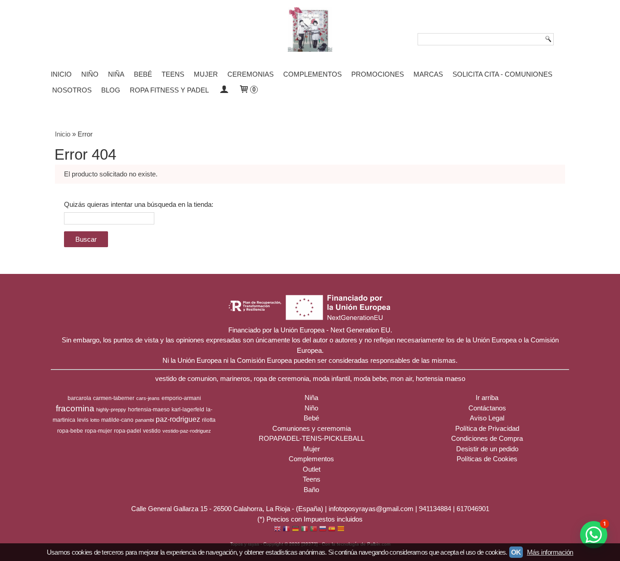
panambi (144, 420)
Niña (116, 74)
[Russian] (322, 529)
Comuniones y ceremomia (311, 428)
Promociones (377, 74)
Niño (89, 74)
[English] (277, 529)
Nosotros (72, 90)
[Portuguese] (313, 529)
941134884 (435, 508)
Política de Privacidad (487, 428)
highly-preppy (111, 409)
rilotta (209, 420)
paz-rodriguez (178, 419)
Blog (110, 90)
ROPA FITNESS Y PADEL (169, 90)
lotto (94, 420)
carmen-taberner (113, 398)
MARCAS (428, 74)
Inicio (61, 74)
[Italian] (304, 529)
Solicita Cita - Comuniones (502, 74)
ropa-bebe (70, 431)
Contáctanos (487, 408)
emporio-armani (181, 398)
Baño (311, 489)
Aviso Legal (487, 418)
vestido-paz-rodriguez (186, 431)
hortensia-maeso (149, 409)
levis (83, 420)
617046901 (473, 508)
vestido (152, 431)
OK (516, 552)
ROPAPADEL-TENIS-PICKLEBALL (311, 438)
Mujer (206, 74)
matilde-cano (117, 420)
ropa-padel (127, 431)
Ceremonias (250, 74)
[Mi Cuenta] (223, 90)
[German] (295, 529)
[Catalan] (341, 529)
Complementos (312, 74)
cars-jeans (148, 398)
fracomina (75, 408)
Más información (550, 552)
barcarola (79, 398)
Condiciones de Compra (487, 438)
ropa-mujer (98, 431)
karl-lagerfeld (188, 409)
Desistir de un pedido (487, 449)
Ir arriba (487, 397)
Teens (173, 74)
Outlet (311, 469)
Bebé (143, 74)
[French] (286, 529)
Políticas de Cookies (487, 459)
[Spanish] (331, 529)
